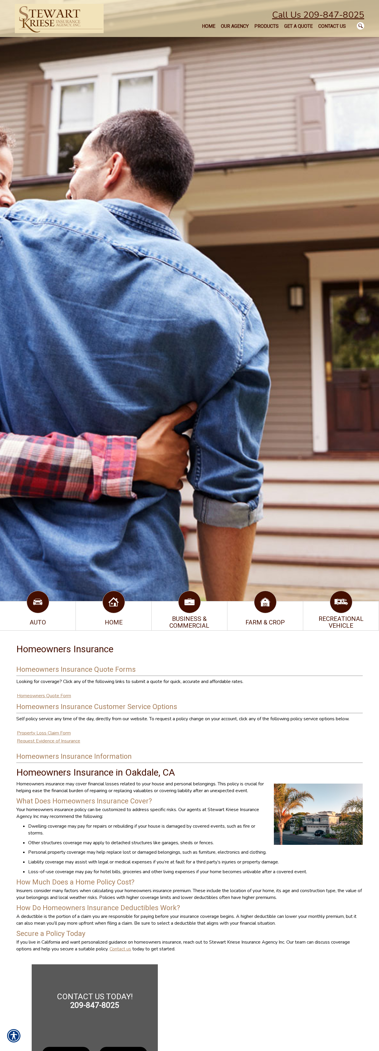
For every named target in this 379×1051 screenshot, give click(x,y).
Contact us (120, 949)
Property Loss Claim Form (44, 733)
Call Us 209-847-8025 (318, 15)
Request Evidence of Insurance (48, 741)
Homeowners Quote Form (44, 695)
